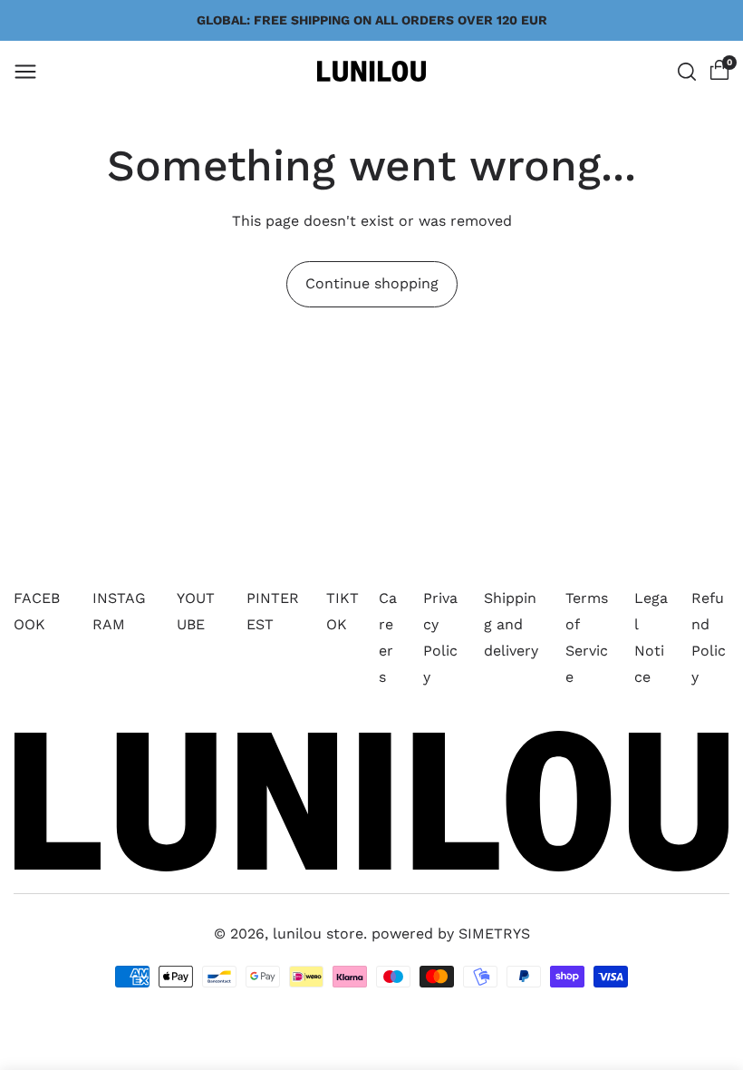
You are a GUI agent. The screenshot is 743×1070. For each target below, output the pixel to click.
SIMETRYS (494, 933)
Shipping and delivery (511, 624)
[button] (25, 72)
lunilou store (318, 933)
